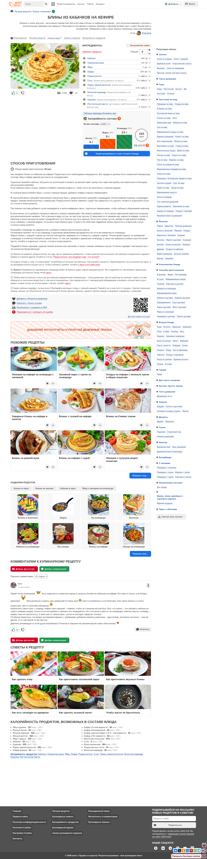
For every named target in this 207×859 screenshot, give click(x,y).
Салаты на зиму (164, 118)
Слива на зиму (182, 146)
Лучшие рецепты (61, 811)
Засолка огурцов (164, 183)
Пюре (159, 374)
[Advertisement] (175, 27)
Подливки (161, 432)
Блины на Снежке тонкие (120, 416)
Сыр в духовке (178, 303)
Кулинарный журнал (63, 827)
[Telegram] (199, 850)
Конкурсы (100, 4)
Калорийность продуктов (93, 38)
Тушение (160, 284)
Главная (17, 811)
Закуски (163, 402)
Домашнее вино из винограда (169, 452)
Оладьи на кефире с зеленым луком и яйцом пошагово (127, 376)
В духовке (161, 275)
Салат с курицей (181, 59)
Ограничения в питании (170, 483)
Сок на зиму (162, 127)
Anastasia (146, 33)
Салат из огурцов (164, 59)
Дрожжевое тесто (164, 396)
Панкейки (169, 259)
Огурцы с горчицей (184, 211)
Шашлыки (176, 327)
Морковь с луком (182, 472)
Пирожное (169, 422)
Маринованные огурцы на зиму (170, 132)
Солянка (170, 94)
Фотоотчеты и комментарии (102, 816)
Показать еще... (140, 475)
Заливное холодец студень (168, 411)
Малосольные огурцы (166, 151)
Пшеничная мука (95, 63)
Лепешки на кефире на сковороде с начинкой (33, 376)
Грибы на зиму (163, 188)
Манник (160, 259)
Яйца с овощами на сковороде (97, 488)
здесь (49, 272)
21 (17, 93)
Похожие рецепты (37, 38)
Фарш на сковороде (165, 312)
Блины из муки (21, 488)
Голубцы (174, 332)
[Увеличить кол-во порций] (149, 49)
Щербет (160, 422)
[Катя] (13, 585)
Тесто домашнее (167, 392)
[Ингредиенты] (204, 845)
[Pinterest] (191, 850)
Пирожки (178, 231)
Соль (90, 80)
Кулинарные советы (62, 816)
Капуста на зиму (179, 155)
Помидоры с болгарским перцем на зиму (174, 179)
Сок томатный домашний (167, 202)
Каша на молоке (164, 341)
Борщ (159, 89)
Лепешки (186, 245)
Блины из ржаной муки (25, 458)
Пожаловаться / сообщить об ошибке (35, 312)
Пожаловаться (20, 38)
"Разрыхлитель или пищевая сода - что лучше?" (76, 257)
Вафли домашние (164, 254)
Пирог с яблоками (168, 509)
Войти (192, 4)
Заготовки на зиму (168, 99)
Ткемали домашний (165, 437)
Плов (159, 332)
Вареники (184, 341)
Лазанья (160, 350)
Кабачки (91, 58)
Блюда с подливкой (174, 355)
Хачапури (187, 240)
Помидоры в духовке (166, 317)
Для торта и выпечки (169, 380)
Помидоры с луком (165, 472)
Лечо (174, 118)
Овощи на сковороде (134, 546)
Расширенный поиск (99, 811)
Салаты (163, 54)
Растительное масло (97, 104)
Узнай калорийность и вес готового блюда (117, 153)
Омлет (175, 341)
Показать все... (140, 554)
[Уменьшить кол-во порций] (149, 53)
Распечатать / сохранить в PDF (32, 307)
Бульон (179, 89)
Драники (160, 249)
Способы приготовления (171, 270)
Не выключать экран (139, 46)
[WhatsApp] (195, 850)
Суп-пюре (161, 94)
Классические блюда (169, 264)
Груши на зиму (177, 188)
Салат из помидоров (175, 68)
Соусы (162, 427)
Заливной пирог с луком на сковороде (75, 376)
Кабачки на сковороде (166, 289)
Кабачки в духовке (165, 298)
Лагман (160, 364)
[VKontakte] (175, 850)
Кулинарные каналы (99, 822)
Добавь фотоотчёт (25, 569)
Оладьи (186, 231)
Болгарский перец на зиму (168, 113)
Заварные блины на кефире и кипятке (29, 417)
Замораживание (164, 303)
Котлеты (167, 327)
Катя (20, 583)
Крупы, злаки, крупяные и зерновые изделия (170, 497)
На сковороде (181, 275)
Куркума (91, 99)
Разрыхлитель (94, 76)
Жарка (170, 275)
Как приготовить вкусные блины (125, 679)
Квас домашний (179, 447)
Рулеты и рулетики (174, 407)
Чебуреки (176, 346)
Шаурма (160, 407)
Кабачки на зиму (180, 123)
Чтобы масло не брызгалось (123, 712)
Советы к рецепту (72, 38)
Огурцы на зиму (181, 104)
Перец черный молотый (99, 85)
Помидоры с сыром (165, 477)
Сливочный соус (174, 432)
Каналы (81, 4)
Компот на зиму (182, 137)
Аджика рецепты (164, 206)
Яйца (90, 67)
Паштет (185, 411)
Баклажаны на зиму (165, 146)
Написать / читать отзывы (29, 303)
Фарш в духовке (164, 307)
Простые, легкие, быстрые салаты (171, 73)
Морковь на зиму (176, 160)
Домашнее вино (163, 447)
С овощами (164, 463)
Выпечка (163, 221)
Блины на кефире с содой (74, 458)
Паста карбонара (180, 350)
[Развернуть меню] (204, 856)
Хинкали (160, 336)
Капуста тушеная (164, 360)
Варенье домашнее (165, 137)
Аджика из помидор (165, 211)
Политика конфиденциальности (29, 822)
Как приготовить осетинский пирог (79, 679)
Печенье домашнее (183, 226)
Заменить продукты (92, 51)
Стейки (166, 332)
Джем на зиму (183, 151)
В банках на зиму (164, 109)
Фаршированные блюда (176, 279)
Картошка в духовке (174, 284)
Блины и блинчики (164, 231)
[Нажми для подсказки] (119, 118)
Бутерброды (165, 457)
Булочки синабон (181, 254)
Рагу (182, 332)
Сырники (181, 235)
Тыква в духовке (184, 317)
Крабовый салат (164, 64)
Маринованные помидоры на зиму (171, 169)
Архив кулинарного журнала (67, 833)
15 (76, 93)
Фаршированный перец (166, 293)
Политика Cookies (22, 827)
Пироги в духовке (173, 240)
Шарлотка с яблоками (166, 235)
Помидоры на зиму (165, 104)
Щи (185, 89)
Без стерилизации (164, 141)
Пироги (160, 226)
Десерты (163, 417)
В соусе (160, 279)
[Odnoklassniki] (183, 850)
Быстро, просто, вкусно (171, 386)
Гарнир (162, 370)
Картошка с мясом (183, 477)
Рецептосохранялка (66, 4)
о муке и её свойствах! (89, 264)
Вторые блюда (166, 322)
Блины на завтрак (44, 488)
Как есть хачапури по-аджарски (30, 712)
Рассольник (169, 89)
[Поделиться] (204, 850)
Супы (161, 84)
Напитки (163, 442)
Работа (90, 4)
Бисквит (160, 245)
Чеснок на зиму (163, 155)
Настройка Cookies (22, 833)
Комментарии (55, 37)
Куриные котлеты (180, 360)
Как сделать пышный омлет (75, 712)
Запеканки (186, 327)
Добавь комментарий (55, 569)
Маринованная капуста (167, 193)
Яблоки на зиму (180, 141)
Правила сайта (20, 816)
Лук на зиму (162, 160)
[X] (179, 850)
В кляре (168, 364)
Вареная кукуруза (164, 503)
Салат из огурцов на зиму (168, 165)
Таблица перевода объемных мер (100, 113)
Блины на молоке (173, 245)
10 (17, 630)
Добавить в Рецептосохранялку (32, 298)
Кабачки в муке (67, 488)
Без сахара (162, 487)
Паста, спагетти (164, 346)
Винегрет (161, 68)
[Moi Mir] (187, 850)
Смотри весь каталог (172, 517)
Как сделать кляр (22, 679)
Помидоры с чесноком (166, 468)
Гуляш (185, 346)
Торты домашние (167, 79)
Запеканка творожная (175, 336)
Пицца (168, 350)
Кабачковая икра (164, 123)
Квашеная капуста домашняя (169, 216)
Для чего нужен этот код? (139, 317)
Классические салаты (182, 64)
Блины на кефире (98, 546)
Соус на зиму (178, 183)
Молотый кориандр (96, 92)
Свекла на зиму (163, 174)
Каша (159, 327)
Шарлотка (169, 226)
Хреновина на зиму (181, 206)
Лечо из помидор (164, 197)
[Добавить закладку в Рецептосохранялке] (71, 93)
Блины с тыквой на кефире (75, 416)
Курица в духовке (182, 298)
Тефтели (160, 355)
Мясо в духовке (179, 307)
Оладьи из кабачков (174, 249)
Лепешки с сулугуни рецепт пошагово (122, 459)
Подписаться (175, 825)
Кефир (90, 71)
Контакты (17, 838)
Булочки (160, 240)
